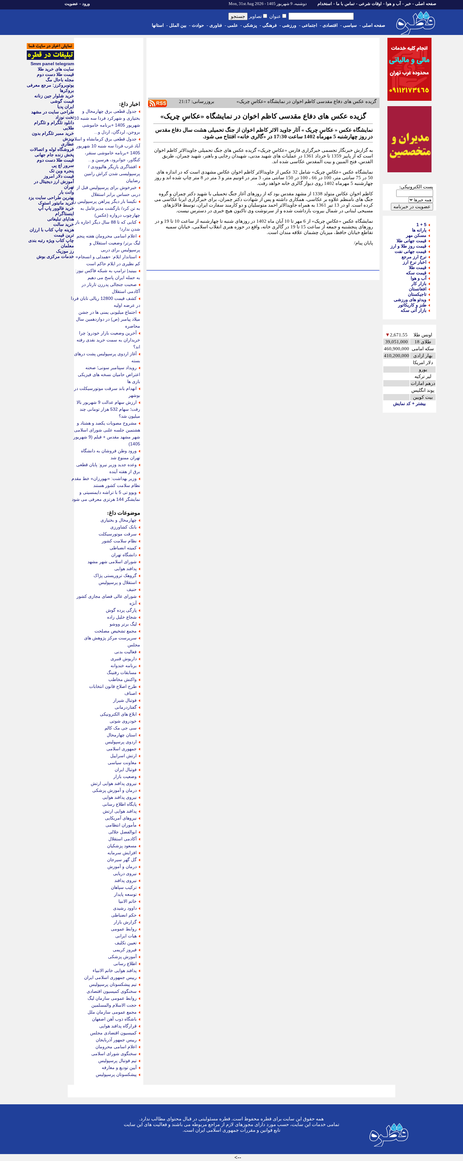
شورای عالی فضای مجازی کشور (107, 596)
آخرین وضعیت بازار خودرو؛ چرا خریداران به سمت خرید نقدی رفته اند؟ (108, 339)
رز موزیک (65, 251)
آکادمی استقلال (122, 838)
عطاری (67, 143)
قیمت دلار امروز (59, 176)
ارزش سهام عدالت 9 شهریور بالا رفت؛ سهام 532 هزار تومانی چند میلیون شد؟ (108, 409)
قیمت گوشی (62, 101)
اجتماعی (309, 25)
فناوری (215, 25)
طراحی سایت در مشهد (52, 111)
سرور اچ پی (63, 165)
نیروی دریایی (125, 873)
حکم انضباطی (124, 915)
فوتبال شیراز (125, 700)
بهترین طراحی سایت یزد (51, 197)
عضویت (71, 3)
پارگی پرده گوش (121, 610)
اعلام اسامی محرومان (116, 1046)
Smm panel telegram (52, 63)
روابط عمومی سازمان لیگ (112, 998)
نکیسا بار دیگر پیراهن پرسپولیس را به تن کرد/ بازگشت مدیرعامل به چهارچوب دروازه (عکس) (106, 208)
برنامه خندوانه (124, 665)
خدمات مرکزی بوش (55, 256)
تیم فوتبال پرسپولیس (117, 1060)
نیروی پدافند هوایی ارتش (114, 783)
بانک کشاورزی (123, 526)
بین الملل (177, 25)
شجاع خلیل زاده (122, 617)
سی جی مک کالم (121, 727)
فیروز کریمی (125, 949)
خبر (408, 3)
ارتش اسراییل (123, 755)
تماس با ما (345, 3)
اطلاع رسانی (125, 963)
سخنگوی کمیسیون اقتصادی (112, 991)
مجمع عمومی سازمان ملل (112, 1012)
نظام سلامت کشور (119, 540)
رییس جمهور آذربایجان (116, 1039)
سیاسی (350, 25)
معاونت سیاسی (122, 762)
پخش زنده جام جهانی (54, 154)
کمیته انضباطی (123, 547)
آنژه (133, 603)
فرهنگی (269, 25)
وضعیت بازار (125, 776)
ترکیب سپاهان (124, 887)
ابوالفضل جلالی (122, 831)
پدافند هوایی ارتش (120, 811)
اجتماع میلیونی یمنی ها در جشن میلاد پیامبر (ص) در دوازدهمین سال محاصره (108, 319)
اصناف (130, 693)
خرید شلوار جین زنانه (54, 95)
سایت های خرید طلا (56, 68)
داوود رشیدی (125, 908)
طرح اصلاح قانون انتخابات (113, 686)
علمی (232, 25)
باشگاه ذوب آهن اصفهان (114, 1018)
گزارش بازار (125, 921)
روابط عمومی (124, 928)
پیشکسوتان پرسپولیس (116, 1074)
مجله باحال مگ (60, 79)
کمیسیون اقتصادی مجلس (113, 1032)
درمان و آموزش (122, 866)
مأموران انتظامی (121, 824)
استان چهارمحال (122, 734)
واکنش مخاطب (122, 679)
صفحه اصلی (425, 3)
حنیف (132, 589)
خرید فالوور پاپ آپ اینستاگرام (56, 211)
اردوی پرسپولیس (121, 741)
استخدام (324, 3)
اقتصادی (330, 25)
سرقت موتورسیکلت (118, 533)
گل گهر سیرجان (122, 859)
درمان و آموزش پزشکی (114, 790)
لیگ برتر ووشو (123, 623)
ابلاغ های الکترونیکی (118, 714)
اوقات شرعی (370, 3)
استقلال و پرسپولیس (118, 582)
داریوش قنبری (124, 658)
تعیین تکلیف (126, 942)
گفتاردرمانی (126, 707)
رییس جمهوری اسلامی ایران (110, 977)
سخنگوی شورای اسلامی (114, 1053)
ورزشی (289, 25)
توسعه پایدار (125, 894)
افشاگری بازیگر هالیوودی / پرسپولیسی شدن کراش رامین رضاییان (112, 173)
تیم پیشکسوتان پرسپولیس (113, 984)
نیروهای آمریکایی (121, 818)
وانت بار (66, 192)
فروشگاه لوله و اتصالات (52, 149)
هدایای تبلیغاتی (60, 218)
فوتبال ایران (126, 769)
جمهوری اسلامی (121, 748)
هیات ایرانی (126, 935)
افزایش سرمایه (122, 852)
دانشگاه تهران (124, 554)
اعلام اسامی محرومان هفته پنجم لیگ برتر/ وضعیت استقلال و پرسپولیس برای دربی (108, 242)
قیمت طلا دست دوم (55, 74)
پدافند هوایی (125, 568)
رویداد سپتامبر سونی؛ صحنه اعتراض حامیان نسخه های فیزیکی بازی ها (109, 374)
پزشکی (250, 25)
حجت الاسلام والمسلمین (114, 1005)
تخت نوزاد (64, 117)
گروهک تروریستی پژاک (115, 575)
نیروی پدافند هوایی (119, 797)
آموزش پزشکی (122, 956)
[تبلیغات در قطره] (50, 58)
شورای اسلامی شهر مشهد (112, 561)
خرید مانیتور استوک (56, 202)
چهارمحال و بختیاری (118, 520)
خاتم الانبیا (127, 901)
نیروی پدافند (125, 880)
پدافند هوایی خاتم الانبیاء (115, 970)
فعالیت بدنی (125, 651)
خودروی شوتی (123, 720)
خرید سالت (63, 224)
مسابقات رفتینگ (122, 672)
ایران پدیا (65, 106)
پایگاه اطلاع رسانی (119, 804)
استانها (158, 25)
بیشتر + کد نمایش (409, 403)
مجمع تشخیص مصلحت (115, 630)
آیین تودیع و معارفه (119, 1067)
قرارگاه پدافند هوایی (118, 1025)
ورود (86, 3)
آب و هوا (393, 3)
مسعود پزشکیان (122, 845)
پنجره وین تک (61, 170)
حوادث (198, 25)
